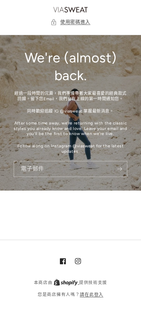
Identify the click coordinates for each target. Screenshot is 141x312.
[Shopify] (66, 282)
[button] (70, 22)
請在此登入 (91, 294)
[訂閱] (119, 169)
